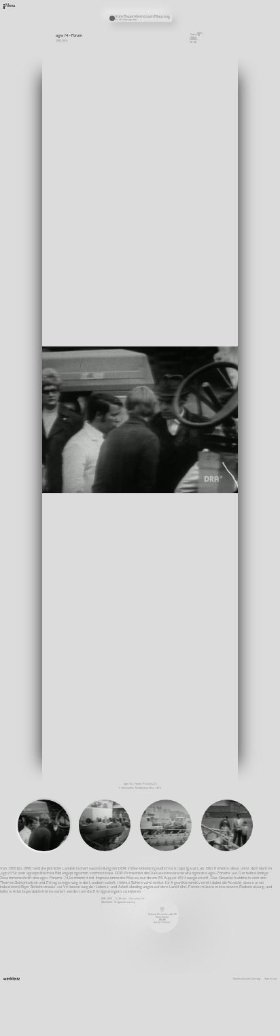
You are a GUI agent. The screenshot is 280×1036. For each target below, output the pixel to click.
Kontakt (185, 15)
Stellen (185, 25)
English (185, 43)
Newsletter (187, 20)
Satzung (185, 34)
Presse (184, 30)
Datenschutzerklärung (246, 979)
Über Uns (185, 11)
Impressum (270, 979)
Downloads (186, 38)
